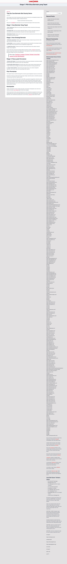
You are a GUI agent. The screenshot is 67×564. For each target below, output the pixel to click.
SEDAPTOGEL (53, 498)
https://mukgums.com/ (50, 223)
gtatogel (47, 73)
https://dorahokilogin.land (51, 380)
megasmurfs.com (49, 374)
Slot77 (47, 86)
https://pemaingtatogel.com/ (51, 258)
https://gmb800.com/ (50, 343)
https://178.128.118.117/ (50, 304)
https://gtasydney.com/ (50, 262)
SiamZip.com (48, 324)
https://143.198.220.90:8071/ (51, 370)
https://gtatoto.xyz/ (49, 413)
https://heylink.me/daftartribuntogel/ (53, 206)
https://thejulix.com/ (50, 203)
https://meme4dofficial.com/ (51, 182)
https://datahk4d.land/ (50, 335)
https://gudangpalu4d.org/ (51, 544)
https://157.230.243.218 (50, 401)
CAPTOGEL (48, 97)
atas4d (47, 229)
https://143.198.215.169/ (50, 77)
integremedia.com (49, 340)
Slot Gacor (48, 121)
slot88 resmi (48, 297)
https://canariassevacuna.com (51, 348)
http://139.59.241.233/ (50, 172)
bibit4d (47, 415)
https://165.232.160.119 (50, 400)
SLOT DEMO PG (49, 101)
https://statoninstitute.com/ (51, 315)
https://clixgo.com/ (49, 371)
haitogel (47, 431)
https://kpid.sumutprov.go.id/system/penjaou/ (54, 368)
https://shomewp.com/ (50, 212)
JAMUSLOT (48, 244)
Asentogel (48, 134)
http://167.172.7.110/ (50, 157)
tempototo (48, 429)
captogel (48, 290)
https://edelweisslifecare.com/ (51, 425)
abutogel (48, 519)
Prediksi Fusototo (49, 107)
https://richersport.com (50, 345)
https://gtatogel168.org (50, 71)
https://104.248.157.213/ (50, 249)
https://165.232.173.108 (50, 68)
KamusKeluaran (49, 45)
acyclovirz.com (49, 323)
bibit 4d (47, 416)
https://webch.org (49, 376)
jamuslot (47, 265)
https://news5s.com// (50, 364)
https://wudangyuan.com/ (51, 238)
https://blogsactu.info (50, 393)
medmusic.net (49, 224)
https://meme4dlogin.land (51, 339)
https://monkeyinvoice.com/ (51, 411)
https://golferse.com (50, 378)
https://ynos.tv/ (49, 314)
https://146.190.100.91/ (50, 167)
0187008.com (48, 106)
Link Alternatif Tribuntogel (52, 481)
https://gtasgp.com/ (50, 263)
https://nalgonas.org (50, 344)
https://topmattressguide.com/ (52, 218)
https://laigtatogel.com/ (50, 328)
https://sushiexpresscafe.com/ (51, 435)
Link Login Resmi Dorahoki (53, 486)
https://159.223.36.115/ (50, 250)
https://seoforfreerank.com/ (51, 112)
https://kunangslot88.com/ (51, 273)
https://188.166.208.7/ (50, 116)
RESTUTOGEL (49, 93)
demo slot (48, 551)
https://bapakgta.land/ (50, 78)
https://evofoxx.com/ (50, 199)
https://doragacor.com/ (50, 183)
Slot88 (47, 152)
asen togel (48, 419)
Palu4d (47, 136)
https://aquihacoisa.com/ (50, 309)
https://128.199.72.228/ (50, 207)
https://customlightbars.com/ (51, 426)
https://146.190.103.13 (50, 398)
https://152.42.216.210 (50, 333)
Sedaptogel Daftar (49, 161)
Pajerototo (48, 133)
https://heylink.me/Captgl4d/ (51, 63)
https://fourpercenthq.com (51, 379)
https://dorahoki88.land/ (50, 363)
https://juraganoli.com (50, 72)
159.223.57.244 (49, 408)
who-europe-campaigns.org (51, 108)
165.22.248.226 (49, 405)
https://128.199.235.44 (50, 66)
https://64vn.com (49, 390)
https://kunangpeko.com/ (51, 275)
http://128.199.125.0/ (50, 288)
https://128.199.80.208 (50, 396)
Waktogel (48, 124)
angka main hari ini (49, 255)
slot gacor (48, 534)
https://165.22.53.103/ (50, 360)
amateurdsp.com (49, 283)
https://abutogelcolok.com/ (51, 184)
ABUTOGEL (48, 87)
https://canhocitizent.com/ (51, 292)
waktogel (48, 228)
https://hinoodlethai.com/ (51, 214)
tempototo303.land (50, 82)
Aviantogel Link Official (52, 488)
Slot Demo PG (49, 123)
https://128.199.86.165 (50, 65)
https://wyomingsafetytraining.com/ (52, 177)
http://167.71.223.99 (50, 334)
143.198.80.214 (49, 404)
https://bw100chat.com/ (50, 366)
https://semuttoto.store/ (50, 187)
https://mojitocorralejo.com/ (51, 294)
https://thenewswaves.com (51, 386)
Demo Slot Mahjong (50, 122)
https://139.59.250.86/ (50, 171)
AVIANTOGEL (48, 92)
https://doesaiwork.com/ (50, 201)
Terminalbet (48, 138)
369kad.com (48, 359)
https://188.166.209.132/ (50, 168)
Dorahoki (48, 126)
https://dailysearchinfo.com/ (51, 113)
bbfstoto (48, 295)
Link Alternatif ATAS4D (50, 181)
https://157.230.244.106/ (50, 164)
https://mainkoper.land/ (50, 537)
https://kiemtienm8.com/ (50, 338)
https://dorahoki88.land (50, 381)
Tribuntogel (48, 147)
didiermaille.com (49, 394)
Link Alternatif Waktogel (50, 156)
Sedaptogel (48, 129)
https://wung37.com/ (50, 279)
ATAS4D (50, 50)
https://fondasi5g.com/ (50, 278)
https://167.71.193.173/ (50, 361)
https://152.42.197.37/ (50, 414)
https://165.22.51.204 (50, 67)
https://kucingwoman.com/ (51, 274)
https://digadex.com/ (50, 189)
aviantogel (52, 447)
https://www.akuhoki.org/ (51, 277)
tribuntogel (48, 176)
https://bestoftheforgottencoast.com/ (53, 204)
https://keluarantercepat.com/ (51, 62)
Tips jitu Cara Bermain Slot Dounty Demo (19, 13)
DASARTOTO (48, 98)
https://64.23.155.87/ (50, 253)
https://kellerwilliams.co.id (51, 403)
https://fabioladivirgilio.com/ (51, 143)
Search (47, 11)
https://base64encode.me (51, 388)
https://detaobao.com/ (50, 272)
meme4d (48, 268)
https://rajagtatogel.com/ (50, 260)
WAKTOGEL (48, 80)
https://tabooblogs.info (50, 384)
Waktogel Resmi (51, 482)
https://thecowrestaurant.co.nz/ (52, 358)
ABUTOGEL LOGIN (49, 511)
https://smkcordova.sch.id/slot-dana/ (53, 369)
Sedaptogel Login (49, 159)
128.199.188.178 (49, 409)
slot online (48, 546)
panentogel (48, 227)
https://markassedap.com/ (51, 192)
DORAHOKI (48, 81)
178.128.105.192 (49, 406)
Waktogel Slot (56, 495)
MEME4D (48, 83)
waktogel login (49, 539)
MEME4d (58, 467)
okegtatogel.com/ (49, 336)
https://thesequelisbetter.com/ (51, 111)
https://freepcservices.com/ (51, 208)
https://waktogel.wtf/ (50, 173)
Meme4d (48, 127)
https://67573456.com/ (50, 174)
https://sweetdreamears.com (51, 385)
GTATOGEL (48, 91)
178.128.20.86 (49, 410)
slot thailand (48, 240)
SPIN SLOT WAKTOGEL (50, 194)
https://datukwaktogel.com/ (51, 186)
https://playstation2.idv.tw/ (51, 356)
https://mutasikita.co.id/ (50, 330)
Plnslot (47, 141)
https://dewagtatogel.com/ (51, 259)
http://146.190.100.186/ (50, 178)
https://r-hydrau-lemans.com (51, 383)
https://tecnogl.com (50, 391)
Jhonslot (47, 139)
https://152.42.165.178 (50, 70)
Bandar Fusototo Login (50, 96)
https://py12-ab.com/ (50, 213)
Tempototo (48, 132)
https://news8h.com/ (50, 209)
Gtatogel (48, 131)
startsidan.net (49, 103)
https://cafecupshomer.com (51, 375)
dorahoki (56, 52)
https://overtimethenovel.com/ (51, 420)
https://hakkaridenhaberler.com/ (52, 202)
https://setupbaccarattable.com (52, 346)
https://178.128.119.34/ (50, 239)
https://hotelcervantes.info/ (51, 217)
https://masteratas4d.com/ (51, 188)
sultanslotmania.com (50, 232)
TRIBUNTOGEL (49, 198)
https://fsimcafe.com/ (50, 365)
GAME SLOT (8, 11)
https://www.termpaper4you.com (52, 60)
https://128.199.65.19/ (50, 118)
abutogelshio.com (49, 355)
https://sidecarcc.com (50, 61)
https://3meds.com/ (50, 424)
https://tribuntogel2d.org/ (51, 541)
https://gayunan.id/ (49, 341)
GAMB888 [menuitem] (13, 22)
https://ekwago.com (50, 389)
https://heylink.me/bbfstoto (51, 219)
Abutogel (48, 128)
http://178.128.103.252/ (50, 117)
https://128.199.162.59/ (50, 252)
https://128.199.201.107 (50, 399)
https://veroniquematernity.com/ (52, 421)
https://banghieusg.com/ (50, 222)
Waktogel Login (49, 142)
